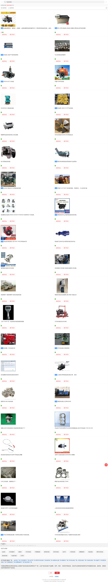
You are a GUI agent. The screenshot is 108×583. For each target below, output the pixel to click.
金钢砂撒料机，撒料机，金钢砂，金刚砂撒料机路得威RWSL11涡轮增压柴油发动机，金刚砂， (28, 28)
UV (29, 545)
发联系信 (4, 34)
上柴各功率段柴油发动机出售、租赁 (67, 375)
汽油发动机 (14, 555)
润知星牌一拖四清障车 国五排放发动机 (11, 294)
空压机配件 (11, 552)
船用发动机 (47, 552)
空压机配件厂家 (24, 560)
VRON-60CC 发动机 (9, 81)
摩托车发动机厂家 (41, 560)
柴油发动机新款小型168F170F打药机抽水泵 (15, 241)
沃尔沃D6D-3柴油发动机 (7, 108)
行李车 (22, 555)
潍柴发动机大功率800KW (64, 401)
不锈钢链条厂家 (10, 562)
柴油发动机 (4, 555)
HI (12, 545)
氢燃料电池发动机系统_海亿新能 (9, 135)
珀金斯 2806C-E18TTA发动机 (65, 108)
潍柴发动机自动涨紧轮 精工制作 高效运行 (66, 294)
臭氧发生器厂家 (57, 560)
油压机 (3, 552)
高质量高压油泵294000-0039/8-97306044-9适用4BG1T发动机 (17, 215)
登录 (51, 573)
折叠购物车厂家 (19, 562)
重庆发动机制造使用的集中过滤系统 (67, 161)
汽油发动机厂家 (91, 560)
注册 (57, 573)
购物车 (20, 552)
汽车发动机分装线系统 (63, 348)
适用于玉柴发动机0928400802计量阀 (65, 454)
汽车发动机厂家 (72, 560)
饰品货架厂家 (28, 562)
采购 (106, 464)
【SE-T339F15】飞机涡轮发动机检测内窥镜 (12, 321)
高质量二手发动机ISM (9, 348)
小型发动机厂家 (82, 560)
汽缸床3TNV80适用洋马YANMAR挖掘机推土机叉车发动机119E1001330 (74, 428)
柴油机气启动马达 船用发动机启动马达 (65, 241)
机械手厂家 (99, 560)
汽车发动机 (28, 552)
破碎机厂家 (49, 560)
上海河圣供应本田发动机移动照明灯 (64, 508)
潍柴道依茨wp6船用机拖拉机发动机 (67, 215)
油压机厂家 (17, 560)
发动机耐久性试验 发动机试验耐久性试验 (65, 268)
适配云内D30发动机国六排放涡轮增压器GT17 (13, 428)
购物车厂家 (65, 560)
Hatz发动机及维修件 (60, 55)
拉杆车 (64, 552)
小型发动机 (72, 552)
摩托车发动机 (100, 552)
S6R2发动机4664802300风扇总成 (64, 135)
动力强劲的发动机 (5, 161)
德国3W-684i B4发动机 (7, 401)
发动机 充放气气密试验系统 (11, 55)
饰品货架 (90, 552)
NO (19, 545)
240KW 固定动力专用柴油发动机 (12, 188)
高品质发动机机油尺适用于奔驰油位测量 (11, 454)
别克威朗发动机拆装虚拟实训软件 (10, 375)
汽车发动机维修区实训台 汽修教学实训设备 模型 (67, 534)
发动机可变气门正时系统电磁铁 (9, 508)
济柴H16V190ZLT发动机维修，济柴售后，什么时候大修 (72, 188)
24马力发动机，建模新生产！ (8, 481)
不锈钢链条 (37, 552)
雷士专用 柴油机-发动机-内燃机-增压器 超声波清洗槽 (71, 28)
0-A (1, 545)
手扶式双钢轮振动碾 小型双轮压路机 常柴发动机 (16, 534)
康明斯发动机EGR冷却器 (7, 268)
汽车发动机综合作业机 (61, 321)
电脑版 (57, 576)
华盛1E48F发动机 (59, 81)
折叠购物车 (81, 552)
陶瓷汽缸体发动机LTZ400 (61, 481)
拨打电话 (12, 34)
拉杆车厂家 (32, 560)
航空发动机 (56, 552)
